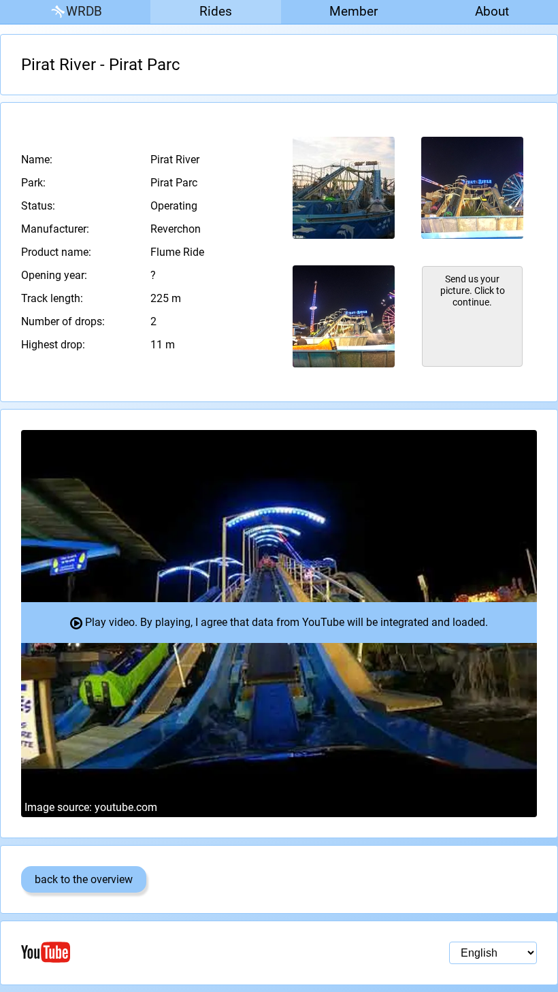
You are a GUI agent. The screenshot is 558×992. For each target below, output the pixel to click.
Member (353, 11)
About (492, 11)
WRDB (84, 11)
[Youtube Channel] (150, 952)
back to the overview (84, 879)
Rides (215, 11)
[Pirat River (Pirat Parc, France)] (343, 187)
